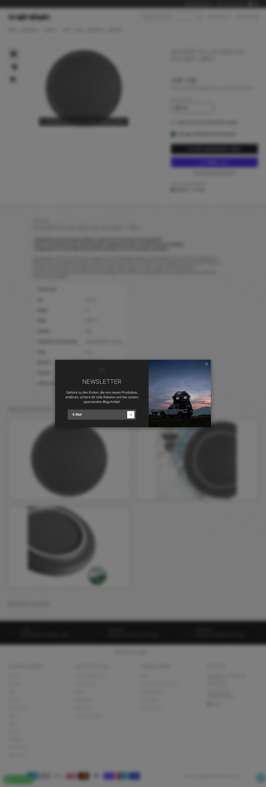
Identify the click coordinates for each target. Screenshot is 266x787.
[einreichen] (130, 414)
